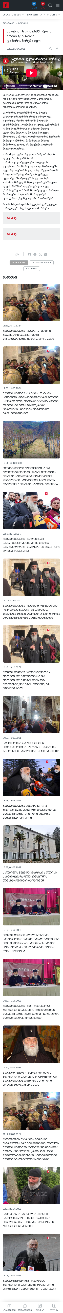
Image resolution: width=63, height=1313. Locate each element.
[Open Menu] (57, 5)
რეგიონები (19, 263)
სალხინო (31, 269)
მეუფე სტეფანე (42, 263)
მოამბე (23, 23)
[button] (13, 15)
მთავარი (8, 23)
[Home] (6, 5)
